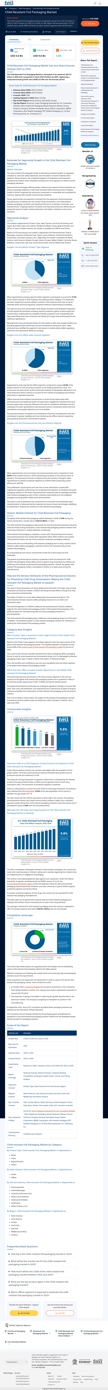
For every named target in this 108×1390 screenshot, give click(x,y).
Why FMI (51, 1379)
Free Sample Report (91, 42)
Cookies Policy (88, 1379)
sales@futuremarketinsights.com (49, 1365)
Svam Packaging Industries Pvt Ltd (45, 1111)
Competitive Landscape (88, 122)
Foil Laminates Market (17, 1342)
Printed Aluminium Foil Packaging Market (93, 1332)
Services (17, 1373)
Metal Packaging (24, 8)
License (73, 31)
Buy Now (91, 23)
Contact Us (51, 1385)
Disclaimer (76, 1376)
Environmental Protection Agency (20, 884)
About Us (51, 1376)
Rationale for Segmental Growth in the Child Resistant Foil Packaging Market (90, 78)
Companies (45, 39)
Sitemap (75, 1382)
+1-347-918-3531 (39, 1367)
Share (59, 149)
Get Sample (25, 1313)
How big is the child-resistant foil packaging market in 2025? (41, 1253)
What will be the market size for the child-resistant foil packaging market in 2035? (37, 1263)
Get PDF (61, 1313)
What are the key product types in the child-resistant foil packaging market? (38, 1283)
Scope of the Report (87, 125)
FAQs (96, 1379)
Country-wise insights (87, 118)
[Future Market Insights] (9, 3)
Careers (59, 1376)
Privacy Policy (77, 1379)
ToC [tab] (29, 39)
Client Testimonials (54, 1382)
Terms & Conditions (88, 1376)
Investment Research (22, 1381)
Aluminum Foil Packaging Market (40, 1332)
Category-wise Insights (88, 114)
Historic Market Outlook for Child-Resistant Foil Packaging (89, 90)
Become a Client (62, 1379)
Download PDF (91, 51)
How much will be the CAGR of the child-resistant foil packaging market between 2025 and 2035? (36, 1273)
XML (81, 1382)
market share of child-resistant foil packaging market (42, 647)
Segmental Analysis (87, 84)
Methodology (90, 145)
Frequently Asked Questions (90, 135)
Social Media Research (23, 1384)
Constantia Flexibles (32, 987)
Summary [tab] (14, 39)
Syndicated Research (22, 1376)
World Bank (29, 791)
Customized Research (22, 1378)
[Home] (7, 8)
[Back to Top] (103, 1372)
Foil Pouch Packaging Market (16, 1332)
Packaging (12, 8)
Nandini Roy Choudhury (30, 32)
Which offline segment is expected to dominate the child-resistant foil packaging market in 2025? (39, 1294)
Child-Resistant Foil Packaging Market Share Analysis (66, 1333)
